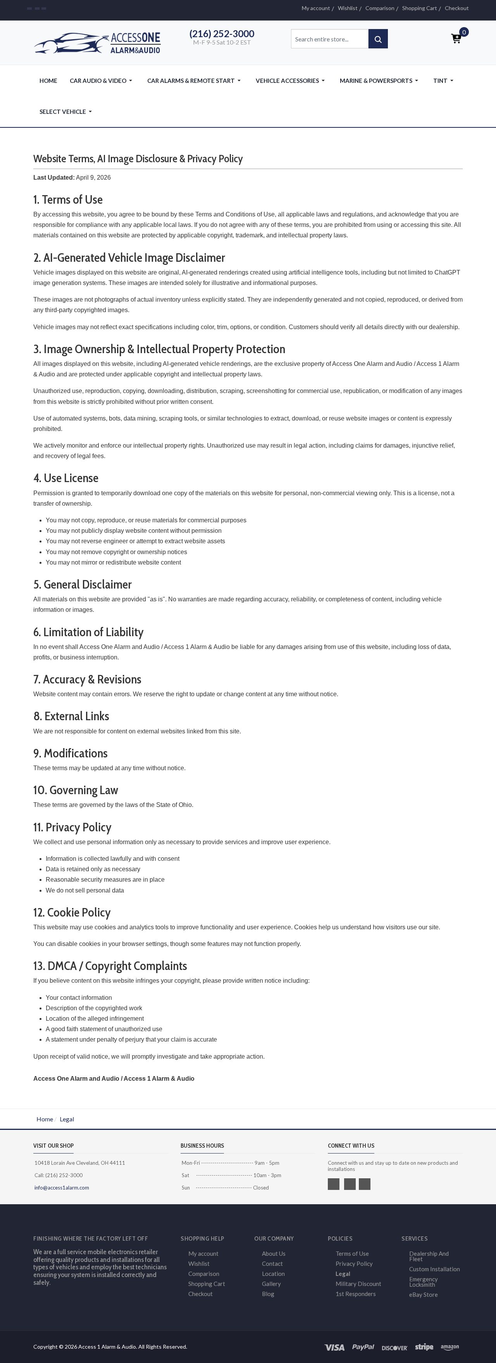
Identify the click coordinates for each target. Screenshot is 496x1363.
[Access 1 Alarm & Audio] (100, 41)
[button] (102, 80)
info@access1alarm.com (61, 1187)
